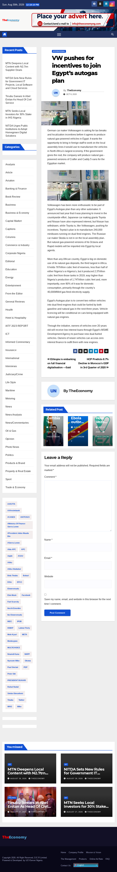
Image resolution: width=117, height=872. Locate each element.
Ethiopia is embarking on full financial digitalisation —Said (61, 363)
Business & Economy (17, 213)
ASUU (20, 556)
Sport (8, 479)
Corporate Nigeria (15, 253)
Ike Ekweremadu (14, 615)
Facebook (26, 595)
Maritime (10, 390)
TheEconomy (74, 90)
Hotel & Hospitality (15, 318)
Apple (9, 556)
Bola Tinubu (12, 576)
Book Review (12, 196)
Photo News (12, 447)
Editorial (10, 261)
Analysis (10, 164)
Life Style (10, 382)
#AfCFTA (11, 504)
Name (48, 539)
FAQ (108, 859)
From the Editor (14, 293)
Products (83, 859)
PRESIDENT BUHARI (16, 680)
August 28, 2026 (18, 778)
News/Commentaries (17, 422)
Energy (9, 277)
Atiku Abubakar (14, 569)
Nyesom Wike (13, 661)
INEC (9, 621)
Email (48, 558)
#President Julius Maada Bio (18, 534)
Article (8, 172)
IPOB (19, 621)
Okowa (28, 661)
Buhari (26, 576)
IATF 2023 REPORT (16, 326)
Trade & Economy (15, 487)
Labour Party (24, 628)
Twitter (21, 700)
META (24, 634)
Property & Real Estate (18, 471)
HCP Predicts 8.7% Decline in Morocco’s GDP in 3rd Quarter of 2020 (93, 363)
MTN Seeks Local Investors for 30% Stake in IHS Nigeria (18, 114)
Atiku (9, 562)
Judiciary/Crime (14, 374)
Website (48, 576)
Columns (10, 237)
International (12, 358)
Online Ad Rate (96, 859)
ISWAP (10, 628)
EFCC (19, 582)
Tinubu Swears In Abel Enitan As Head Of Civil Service (18, 99)
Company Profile (76, 852)
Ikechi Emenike (14, 608)
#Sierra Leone (13, 543)
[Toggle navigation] (59, 34)
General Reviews (15, 301)
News (8, 406)
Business (10, 204)
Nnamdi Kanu (13, 654)
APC (23, 549)
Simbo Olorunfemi (15, 693)
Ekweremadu (13, 589)
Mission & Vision (93, 852)
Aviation (10, 180)
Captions (10, 229)
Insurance (10, 350)
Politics (9, 455)
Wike (19, 707)
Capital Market (13, 221)
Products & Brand (15, 463)
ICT (7, 334)
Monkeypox (12, 641)
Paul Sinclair (12, 667)
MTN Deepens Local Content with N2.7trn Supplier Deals (16, 66)
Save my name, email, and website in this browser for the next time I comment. (77, 601)
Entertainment (13, 285)
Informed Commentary (17, 342)
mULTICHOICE (13, 648)
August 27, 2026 (18, 812)
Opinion (9, 439)
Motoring (10, 398)
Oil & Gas (10, 431)
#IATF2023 (25, 517)
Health (9, 309)
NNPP (27, 654)
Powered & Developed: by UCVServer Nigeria (22, 860)
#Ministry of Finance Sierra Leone (16, 525)
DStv (9, 582)
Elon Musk (11, 595)
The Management (68, 859)
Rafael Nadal (13, 687)
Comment (50, 477)
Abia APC (11, 549)
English (80, 865)
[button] (112, 34)
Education (11, 269)
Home (63, 852)
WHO (9, 707)
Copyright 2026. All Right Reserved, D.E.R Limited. (24, 857)
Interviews (11, 366)
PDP (25, 667)
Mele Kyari (12, 634)
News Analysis (13, 414)
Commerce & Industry (17, 245)
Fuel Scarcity (13, 602)
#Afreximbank (13, 510)
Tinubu (10, 700)
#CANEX (11, 517)
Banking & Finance (16, 188)
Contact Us (66, 865)
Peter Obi (11, 674)
